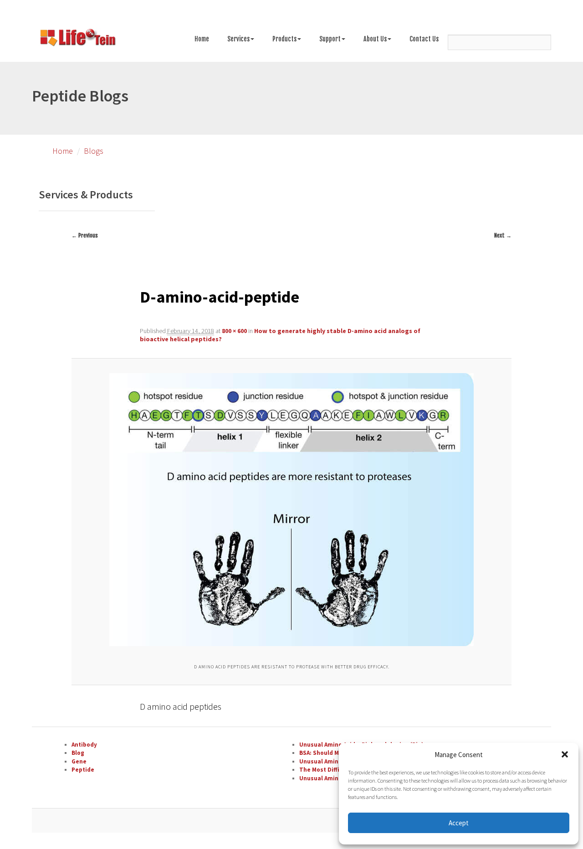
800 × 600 (234, 331)
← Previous (85, 235)
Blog (78, 753)
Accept (459, 823)
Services (238, 39)
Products (284, 39)
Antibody (84, 744)
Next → (502, 235)
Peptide (83, 769)
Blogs (93, 151)
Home (201, 39)
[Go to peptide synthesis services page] (77, 39)
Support (330, 39)
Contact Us (424, 39)
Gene (79, 761)
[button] (564, 754)
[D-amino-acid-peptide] (291, 509)
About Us (375, 39)
